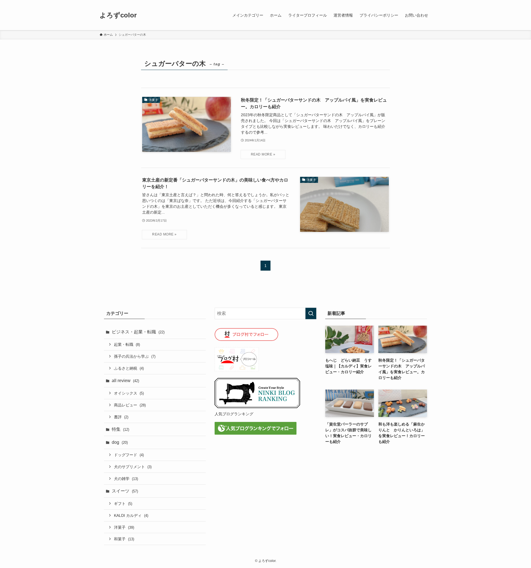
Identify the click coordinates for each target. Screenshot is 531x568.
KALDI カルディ (131, 515)
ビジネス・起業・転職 (138, 332)
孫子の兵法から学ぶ (134, 356)
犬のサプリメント (133, 467)
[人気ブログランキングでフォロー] (255, 433)
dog (120, 442)
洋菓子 (124, 527)
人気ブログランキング (234, 414)
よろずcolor (118, 15)
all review (125, 380)
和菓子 (124, 539)
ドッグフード (129, 455)
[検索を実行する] (310, 313)
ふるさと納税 (129, 368)
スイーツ (125, 491)
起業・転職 (127, 344)
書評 (121, 417)
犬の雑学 (126, 478)
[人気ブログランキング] (257, 406)
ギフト (123, 503)
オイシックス (129, 393)
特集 (120, 429)
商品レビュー (130, 405)
